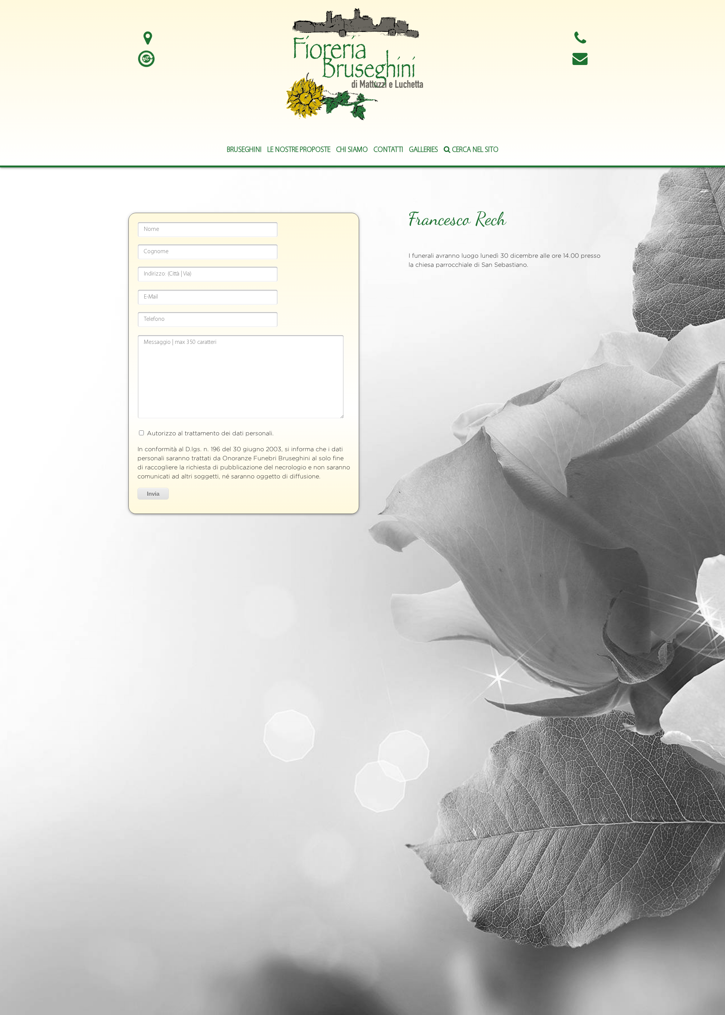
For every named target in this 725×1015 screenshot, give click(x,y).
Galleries (423, 150)
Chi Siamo (352, 150)
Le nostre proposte (298, 150)
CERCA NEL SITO (474, 150)
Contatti (388, 150)
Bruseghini (244, 150)
